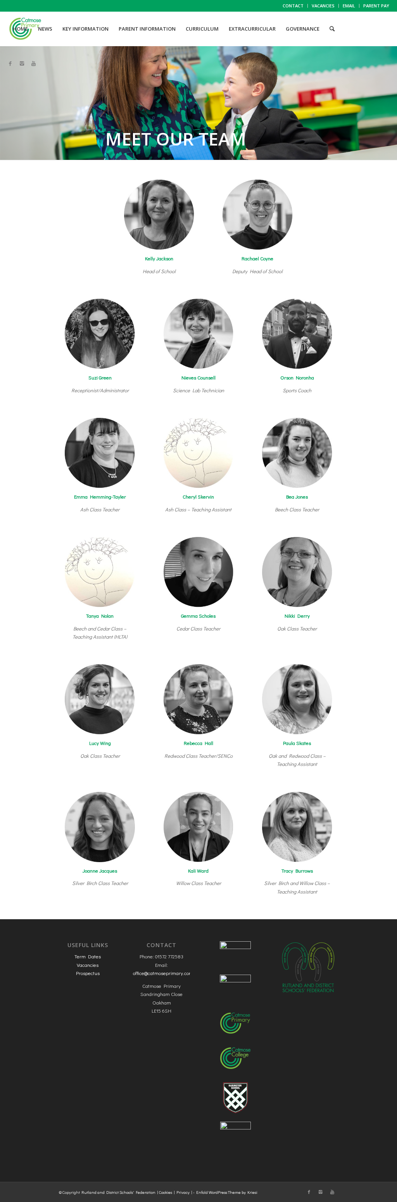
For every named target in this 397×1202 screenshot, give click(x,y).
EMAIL (349, 6)
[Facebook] (10, 63)
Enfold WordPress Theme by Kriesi (226, 1192)
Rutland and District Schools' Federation (118, 1192)
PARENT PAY (376, 6)
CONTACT (293, 6)
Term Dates (87, 956)
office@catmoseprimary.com (163, 973)
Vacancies (87, 964)
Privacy (183, 1192)
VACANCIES (323, 6)
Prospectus (88, 973)
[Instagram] (22, 63)
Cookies (165, 1192)
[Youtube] (33, 63)
